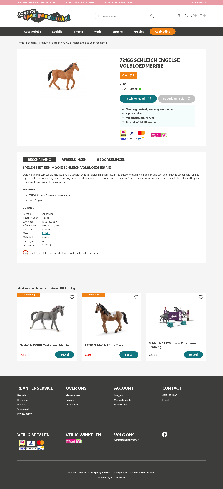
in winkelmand (135, 98)
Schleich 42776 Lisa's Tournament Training (174, 345)
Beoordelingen (111, 159)
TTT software (118, 477)
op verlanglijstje (174, 98)
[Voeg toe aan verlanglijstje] (72, 297)
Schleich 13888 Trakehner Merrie (44, 345)
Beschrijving (39, 159)
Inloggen (118, 395)
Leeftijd (57, 31)
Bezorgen (22, 400)
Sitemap (151, 472)
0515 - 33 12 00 (169, 395)
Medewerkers (73, 395)
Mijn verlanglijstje (123, 400)
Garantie (70, 400)
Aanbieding (162, 31)
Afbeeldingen (74, 159)
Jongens (117, 31)
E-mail (165, 400)
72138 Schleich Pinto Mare (104, 345)
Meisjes (139, 31)
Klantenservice (199, 2)
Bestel (64, 354)
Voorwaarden (24, 409)
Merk (97, 31)
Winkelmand (120, 404)
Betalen (21, 404)
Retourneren (72, 404)
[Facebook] (164, 435)
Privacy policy (24, 413)
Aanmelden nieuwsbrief (126, 439)
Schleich (46, 233)
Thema (78, 31)
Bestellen (22, 395)
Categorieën (32, 31)
